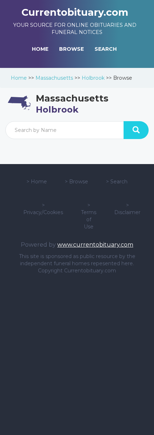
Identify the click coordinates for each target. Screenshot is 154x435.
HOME (40, 49)
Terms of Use (88, 219)
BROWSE (71, 49)
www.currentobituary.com (95, 244)
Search (118, 181)
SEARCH (106, 49)
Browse (78, 181)
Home (19, 78)
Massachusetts (54, 78)
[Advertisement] (77, 354)
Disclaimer (127, 212)
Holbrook (93, 78)
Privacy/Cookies (43, 212)
